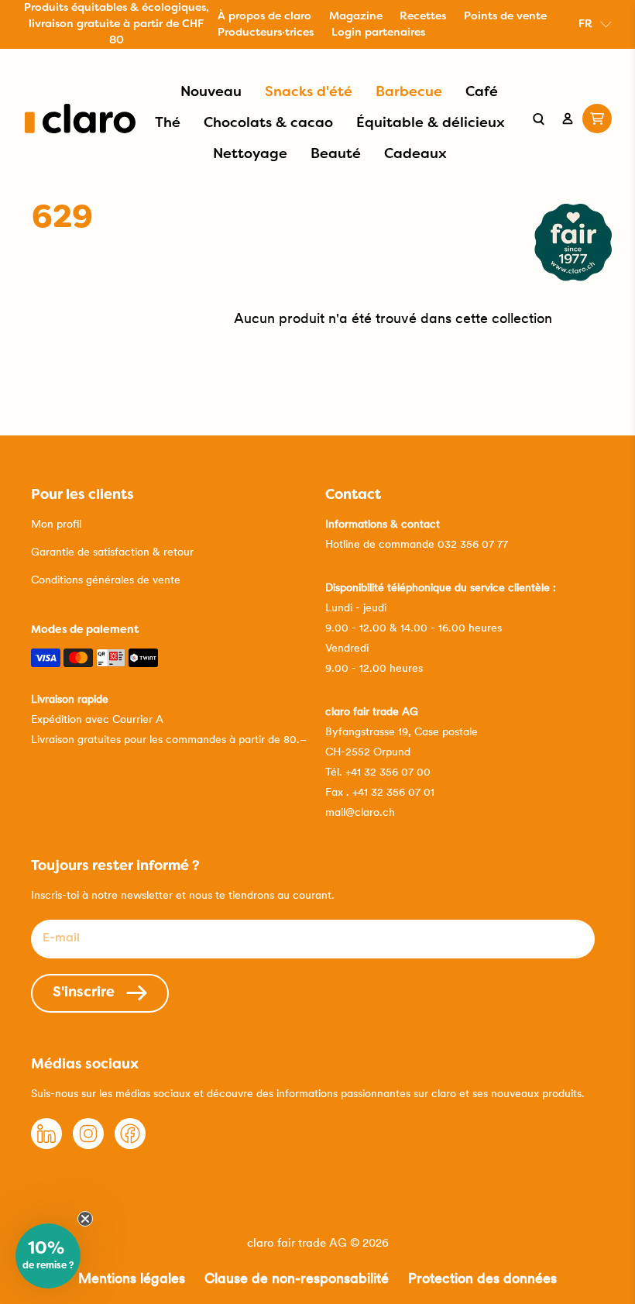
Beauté (336, 154)
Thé (167, 123)
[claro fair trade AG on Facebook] (130, 1145)
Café (481, 92)
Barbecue (409, 92)
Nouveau (211, 92)
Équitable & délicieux (430, 123)
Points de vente (505, 17)
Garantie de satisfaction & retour (112, 551)
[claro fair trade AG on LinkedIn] (46, 1145)
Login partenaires (378, 33)
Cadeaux (415, 154)
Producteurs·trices (266, 33)
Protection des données (482, 1278)
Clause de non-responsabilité (296, 1278)
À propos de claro (264, 17)
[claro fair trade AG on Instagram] (88, 1145)
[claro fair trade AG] (80, 118)
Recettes (423, 17)
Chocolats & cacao (268, 123)
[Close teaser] (85, 1219)
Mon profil (56, 524)
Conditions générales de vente (105, 579)
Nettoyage (250, 154)
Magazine (356, 17)
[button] (48, 1256)
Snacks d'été (308, 92)
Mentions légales (131, 1278)
